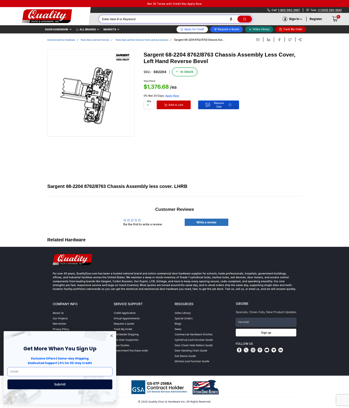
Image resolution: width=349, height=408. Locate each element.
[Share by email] (257, 39)
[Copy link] (300, 39)
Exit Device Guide (185, 356)
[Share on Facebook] (279, 39)
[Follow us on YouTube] (266, 350)
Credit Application (125, 313)
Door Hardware (56, 29)
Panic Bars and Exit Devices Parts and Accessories (142, 40)
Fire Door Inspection (126, 339)
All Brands (88, 29)
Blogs (178, 323)
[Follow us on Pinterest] (259, 350)
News (178, 329)
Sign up (266, 332)
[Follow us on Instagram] (253, 350)
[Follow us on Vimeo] (273, 350)
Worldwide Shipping (126, 334)
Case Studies (121, 345)
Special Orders (184, 318)
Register (316, 19)
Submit (60, 384)
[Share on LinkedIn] (268, 39)
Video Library (183, 313)
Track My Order (123, 329)
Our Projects (60, 318)
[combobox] (167, 19)
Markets (109, 29)
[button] (231, 19)
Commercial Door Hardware (61, 40)
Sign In (294, 19)
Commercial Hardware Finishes (194, 334)
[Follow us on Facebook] (239, 350)
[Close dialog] (111, 336)
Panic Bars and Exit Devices (95, 40)
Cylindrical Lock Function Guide (194, 339)
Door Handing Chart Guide (191, 350)
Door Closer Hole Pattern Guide (194, 345)
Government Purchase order (131, 350)
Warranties (59, 323)
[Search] (244, 19)
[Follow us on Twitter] (246, 350)
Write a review (206, 222)
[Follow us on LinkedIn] (280, 350)
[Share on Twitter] (290, 39)
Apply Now (172, 95)
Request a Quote (124, 323)
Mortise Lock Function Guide (192, 361)
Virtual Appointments (127, 318)
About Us (58, 313)
